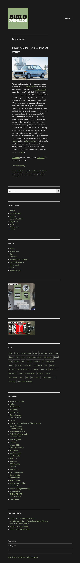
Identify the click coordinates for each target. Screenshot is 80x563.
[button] (40, 550)
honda (29, 361)
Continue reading (18, 166)
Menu (68, 18)
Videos (36, 171)
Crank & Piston (15, 418)
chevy (51, 353)
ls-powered (50, 361)
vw (55, 377)
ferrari (56, 357)
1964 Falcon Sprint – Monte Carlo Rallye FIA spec (29, 521)
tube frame (13, 377)
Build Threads (29, 171)
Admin (12, 211)
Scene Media (15, 475)
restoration (29, 175)
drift (23, 357)
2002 (42, 171)
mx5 (46, 365)
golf (23, 361)
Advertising (14, 251)
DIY (17, 357)
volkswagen (46, 377)
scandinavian (30, 373)
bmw (18, 173)
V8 (32, 377)
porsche (44, 369)
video (38, 377)
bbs (45, 171)
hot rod (37, 361)
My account (14, 265)
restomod (22, 175)
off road (12, 369)
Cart (11, 254)
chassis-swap (26, 353)
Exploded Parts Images (19, 259)
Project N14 (14, 227)
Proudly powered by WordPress (28, 557)
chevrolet (43, 353)
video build (37, 175)
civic (57, 353)
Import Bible (15, 445)
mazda (11, 365)
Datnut (12, 420)
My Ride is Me (15, 456)
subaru (40, 373)
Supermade (14, 486)
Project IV (13, 224)
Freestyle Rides (16, 437)
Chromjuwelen (15, 415)
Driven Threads (16, 426)
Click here (40, 157)
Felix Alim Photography (19, 434)
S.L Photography (16, 472)
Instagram (12, 546)
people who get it (24, 369)
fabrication (48, 357)
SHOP (12, 268)
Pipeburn (13, 461)
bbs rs (14, 173)
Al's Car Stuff (15, 407)
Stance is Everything (18, 483)
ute (27, 377)
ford (10, 361)
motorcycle (37, 365)
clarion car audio (39, 173)
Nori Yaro (13, 459)
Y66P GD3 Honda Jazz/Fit (20, 524)
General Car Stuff (16, 219)
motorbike (27, 365)
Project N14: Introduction (20, 529)
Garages (13, 216)
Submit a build (15, 270)
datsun (11, 357)
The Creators (15, 491)
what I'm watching (24, 382)
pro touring (53, 369)
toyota (47, 373)
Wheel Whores (15, 497)
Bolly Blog (14, 410)
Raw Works (14, 469)
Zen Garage (14, 499)
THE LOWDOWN (16, 494)
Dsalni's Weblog (16, 429)
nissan (52, 365)
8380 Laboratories (17, 401)
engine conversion (34, 357)
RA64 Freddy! (15, 464)
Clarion (14, 141)
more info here (40, 89)
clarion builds (29, 173)
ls (42, 361)
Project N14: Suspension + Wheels (23, 518)
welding (12, 382)
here (22, 152)
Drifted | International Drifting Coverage (25, 423)
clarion (22, 173)
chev (35, 353)
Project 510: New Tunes (19, 526)
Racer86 (13, 467)
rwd (20, 373)
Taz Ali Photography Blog (20, 489)
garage (16, 361)
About (12, 249)
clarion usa (15, 175)
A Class (12, 404)
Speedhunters (15, 480)
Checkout (13, 257)
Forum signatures (17, 262)
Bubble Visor (15, 412)
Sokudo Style (15, 478)
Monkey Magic (15, 453)
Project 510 (14, 222)
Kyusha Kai (14, 450)
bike (10, 353)
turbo (22, 377)
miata (18, 365)
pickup (35, 369)
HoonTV (13, 442)
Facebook (12, 541)
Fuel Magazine (15, 440)
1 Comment (21, 177)
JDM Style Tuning (17, 448)
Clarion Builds (30, 87)
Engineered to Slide (17, 431)
